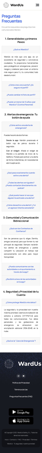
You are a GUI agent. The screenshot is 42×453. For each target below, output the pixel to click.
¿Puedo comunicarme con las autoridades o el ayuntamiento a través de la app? (21, 269)
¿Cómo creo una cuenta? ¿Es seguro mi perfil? (21, 86)
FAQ (19, 439)
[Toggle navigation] (36, 5)
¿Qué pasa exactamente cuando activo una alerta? (21, 174)
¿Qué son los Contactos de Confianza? (21, 229)
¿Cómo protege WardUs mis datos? (21, 302)
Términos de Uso (21, 389)
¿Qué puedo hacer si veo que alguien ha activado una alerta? (21, 196)
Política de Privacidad (21, 382)
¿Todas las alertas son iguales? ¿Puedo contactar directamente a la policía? (21, 185)
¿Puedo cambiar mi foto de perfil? (21, 95)
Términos (34, 439)
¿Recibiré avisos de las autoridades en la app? (21, 280)
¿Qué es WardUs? (21, 49)
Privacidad (25, 439)
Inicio (6, 439)
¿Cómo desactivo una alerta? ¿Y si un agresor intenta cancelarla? (21, 206)
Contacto (13, 439)
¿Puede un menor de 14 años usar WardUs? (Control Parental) (21, 103)
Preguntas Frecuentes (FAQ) (21, 396)
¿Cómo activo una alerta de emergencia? (21, 126)
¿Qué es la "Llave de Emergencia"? (21, 341)
